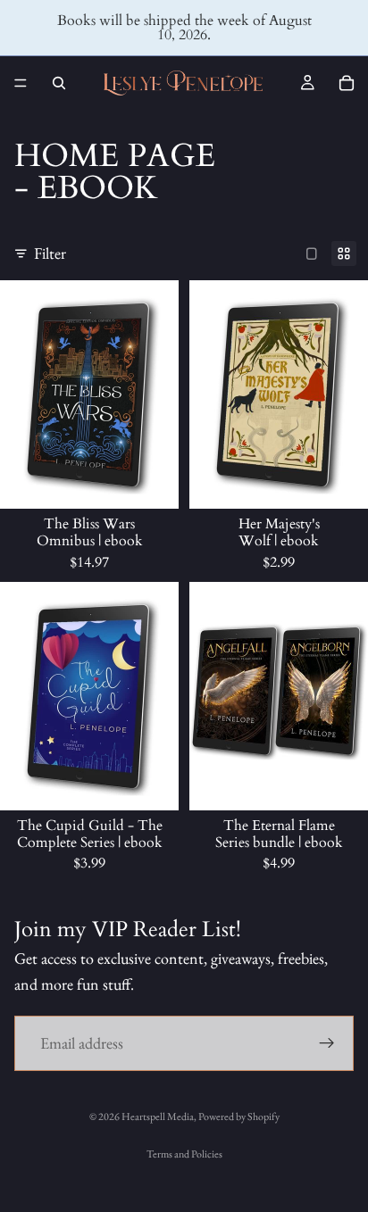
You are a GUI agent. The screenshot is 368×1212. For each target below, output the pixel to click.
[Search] (59, 83)
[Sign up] (327, 1043)
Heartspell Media (157, 1116)
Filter (50, 253)
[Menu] (20, 83)
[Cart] (346, 83)
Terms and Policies (184, 1154)
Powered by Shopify (239, 1116)
